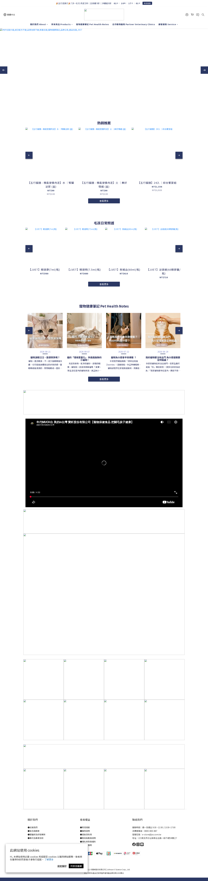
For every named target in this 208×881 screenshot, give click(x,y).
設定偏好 (62, 866)
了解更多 (48, 859)
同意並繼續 (76, 866)
